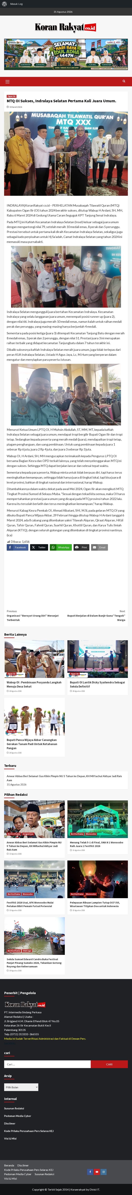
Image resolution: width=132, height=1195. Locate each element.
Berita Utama (14, 834)
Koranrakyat (77, 1189)
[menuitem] (4, 4)
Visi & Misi (10, 1138)
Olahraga (27, 951)
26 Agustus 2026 (15, 691)
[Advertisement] (66, 577)
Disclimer (9, 1123)
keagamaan (28, 834)
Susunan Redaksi (14, 1108)
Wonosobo (91, 834)
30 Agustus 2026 (15, 970)
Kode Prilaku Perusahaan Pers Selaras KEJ (29, 1130)
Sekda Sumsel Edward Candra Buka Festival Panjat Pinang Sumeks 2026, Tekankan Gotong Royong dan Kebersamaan (34, 963)
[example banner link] (25, 1004)
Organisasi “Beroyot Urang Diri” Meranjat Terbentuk (33, 615)
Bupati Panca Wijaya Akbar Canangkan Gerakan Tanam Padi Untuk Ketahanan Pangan (32, 744)
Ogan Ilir (11, 96)
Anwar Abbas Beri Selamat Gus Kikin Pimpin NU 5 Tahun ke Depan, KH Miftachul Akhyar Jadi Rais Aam (64, 778)
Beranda (9, 1165)
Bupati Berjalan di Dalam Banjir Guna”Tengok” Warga (96, 615)
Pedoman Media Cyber (17, 1115)
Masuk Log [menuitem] (16, 3)
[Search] (124, 81)
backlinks (10, 1043)
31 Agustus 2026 (15, 854)
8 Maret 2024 (16, 107)
